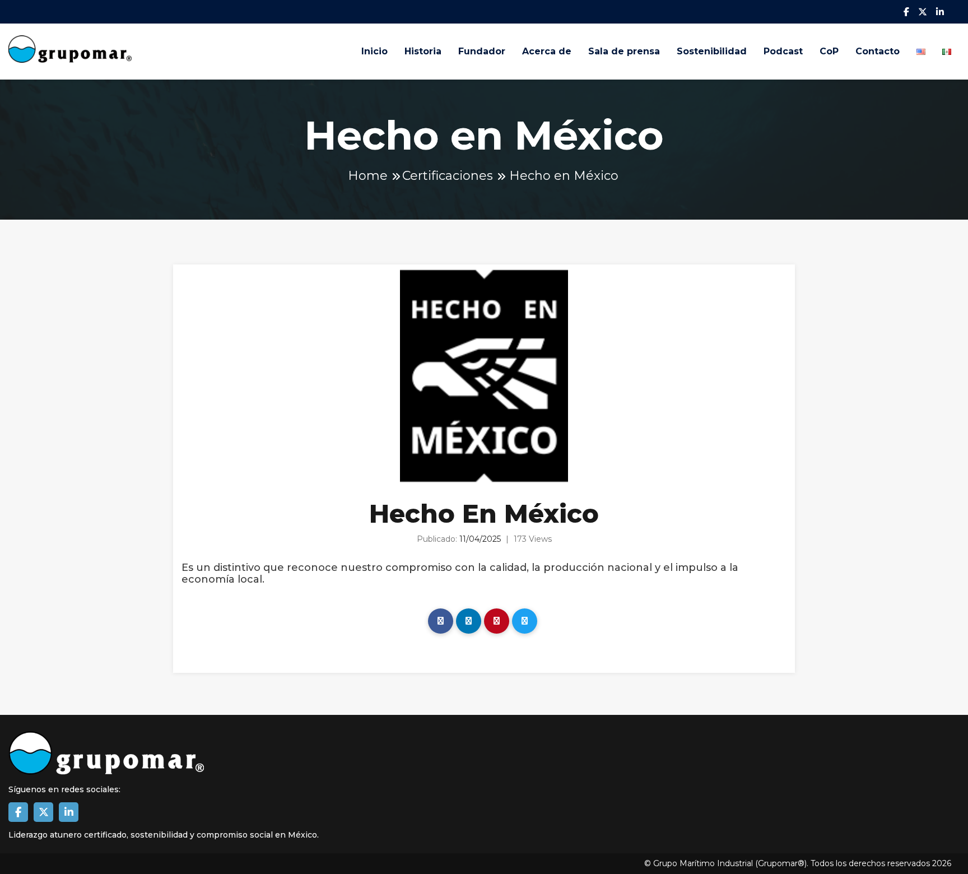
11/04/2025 (480, 539)
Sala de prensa (624, 51)
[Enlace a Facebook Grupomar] (18, 812)
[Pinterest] (496, 621)
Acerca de (546, 51)
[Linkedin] (468, 621)
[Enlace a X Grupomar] (43, 812)
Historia (422, 51)
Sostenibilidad (712, 51)
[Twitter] (524, 621)
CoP (829, 51)
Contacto (877, 51)
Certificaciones (447, 175)
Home (368, 175)
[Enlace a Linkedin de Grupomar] (68, 812)
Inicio (374, 51)
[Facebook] (440, 621)
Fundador (481, 51)
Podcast (783, 51)
